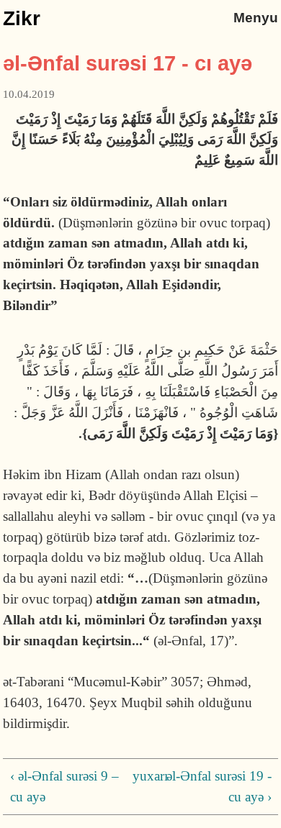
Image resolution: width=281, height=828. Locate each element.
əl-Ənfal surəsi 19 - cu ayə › (218, 786)
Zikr (21, 18)
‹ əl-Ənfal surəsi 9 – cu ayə (64, 786)
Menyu (255, 17)
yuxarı (138, 775)
